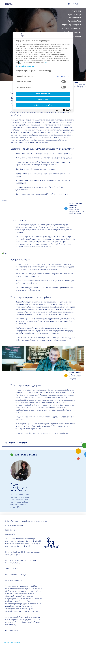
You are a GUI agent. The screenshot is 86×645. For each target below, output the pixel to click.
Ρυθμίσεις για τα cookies (11, 642)
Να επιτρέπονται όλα (43, 93)
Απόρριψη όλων (43, 99)
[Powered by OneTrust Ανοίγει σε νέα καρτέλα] (64, 110)
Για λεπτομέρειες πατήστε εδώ (26, 66)
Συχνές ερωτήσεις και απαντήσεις (20, 484)
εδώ (20, 62)
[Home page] (9, 4)
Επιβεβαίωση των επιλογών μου (43, 105)
